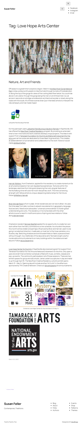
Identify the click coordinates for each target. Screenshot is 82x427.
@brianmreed (18, 215)
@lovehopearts (50, 265)
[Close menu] (68, 3)
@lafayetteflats (20, 143)
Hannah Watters (15, 183)
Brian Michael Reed (16, 204)
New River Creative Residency (32, 131)
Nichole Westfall (30, 224)
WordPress (74, 422)
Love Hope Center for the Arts (20, 249)
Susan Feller (9, 8)
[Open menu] (62, 9)
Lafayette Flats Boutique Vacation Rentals (43, 129)
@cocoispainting (26, 240)
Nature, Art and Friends (25, 82)
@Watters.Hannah (21, 195)
